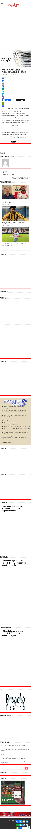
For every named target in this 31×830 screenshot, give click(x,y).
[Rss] (14, 822)
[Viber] (15, 97)
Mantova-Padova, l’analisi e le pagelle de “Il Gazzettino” (10, 173)
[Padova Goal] (15, 4)
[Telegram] (15, 95)
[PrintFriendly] (15, 103)
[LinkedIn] (15, 87)
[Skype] (15, 92)
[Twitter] (15, 82)
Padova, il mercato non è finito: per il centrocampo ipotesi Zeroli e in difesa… (14, 223)
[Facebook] (15, 79)
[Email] (15, 84)
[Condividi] (15, 106)
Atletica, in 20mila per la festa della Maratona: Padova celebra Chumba (20, 177)
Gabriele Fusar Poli (6, 74)
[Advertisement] (15, 30)
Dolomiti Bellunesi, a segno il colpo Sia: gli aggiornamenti (17, 426)
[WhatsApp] (15, 90)
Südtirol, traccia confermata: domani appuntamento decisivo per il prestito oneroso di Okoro (13, 407)
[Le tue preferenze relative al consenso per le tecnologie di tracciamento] (28, 827)
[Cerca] (26, 768)
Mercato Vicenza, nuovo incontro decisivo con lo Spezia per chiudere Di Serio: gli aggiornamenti (15, 423)
